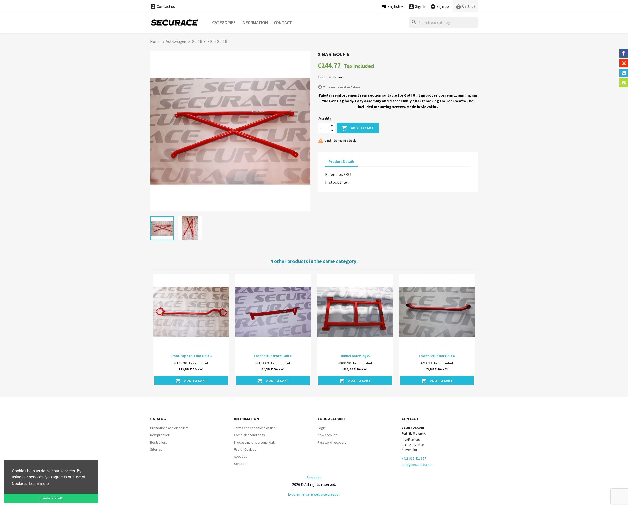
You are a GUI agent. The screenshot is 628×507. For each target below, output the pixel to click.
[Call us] (623, 73)
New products (160, 435)
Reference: (334, 174)
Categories (224, 22)
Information (254, 22)
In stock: (332, 182)
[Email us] (623, 82)
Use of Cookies (245, 449)
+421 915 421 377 (414, 458)
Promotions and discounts (169, 428)
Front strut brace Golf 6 (273, 356)
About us (240, 456)
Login (322, 428)
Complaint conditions (249, 435)
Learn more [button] (39, 484)
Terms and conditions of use (254, 428)
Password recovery (332, 442)
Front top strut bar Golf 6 (191, 356)
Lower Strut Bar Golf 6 (437, 356)
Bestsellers (158, 442)
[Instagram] (623, 63)
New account (327, 435)
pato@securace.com (417, 464)
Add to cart (358, 128)
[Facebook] (623, 53)
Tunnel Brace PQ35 (355, 356)
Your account (331, 418)
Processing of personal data (255, 442)
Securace (314, 477)
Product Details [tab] (342, 161)
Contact (283, 22)
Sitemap (156, 449)
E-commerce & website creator (314, 494)
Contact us (162, 6)
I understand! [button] (51, 498)
